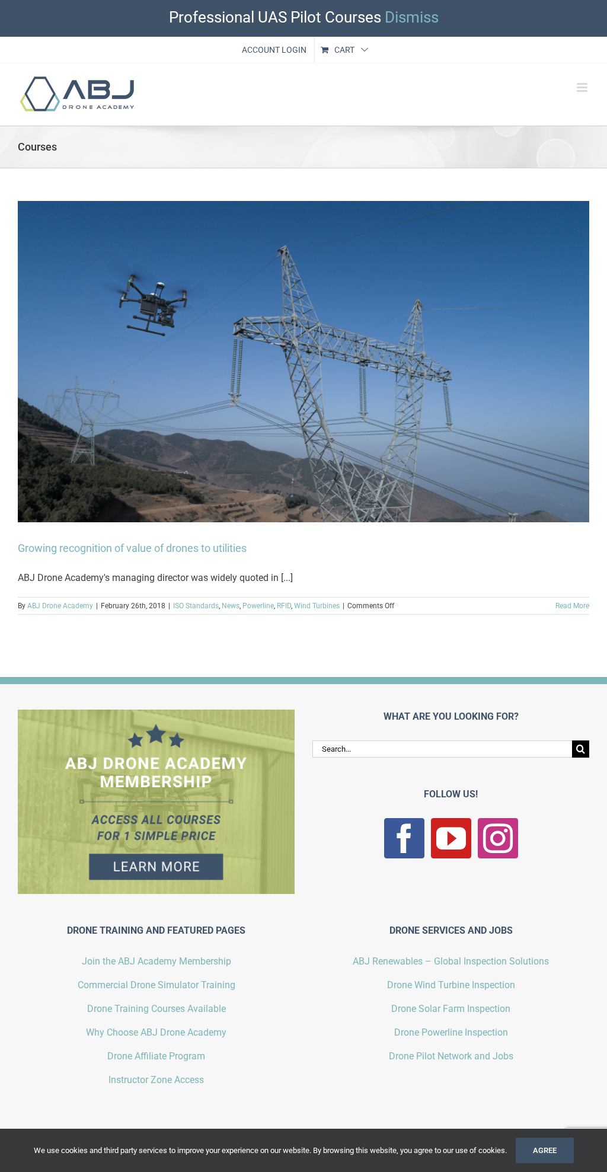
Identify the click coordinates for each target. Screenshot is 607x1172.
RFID (284, 606)
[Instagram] (498, 838)
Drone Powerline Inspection (451, 1032)
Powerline (258, 606)
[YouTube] (451, 838)
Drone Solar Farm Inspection (450, 1008)
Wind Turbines (317, 606)
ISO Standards (196, 606)
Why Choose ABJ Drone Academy (156, 1032)
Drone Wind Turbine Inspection (451, 985)
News (230, 606)
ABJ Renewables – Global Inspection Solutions (451, 961)
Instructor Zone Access (156, 1079)
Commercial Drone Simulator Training (156, 985)
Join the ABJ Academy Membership (156, 961)
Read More (572, 606)
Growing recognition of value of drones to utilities (132, 548)
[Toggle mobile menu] (583, 87)
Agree (545, 1150)
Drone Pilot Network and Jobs (451, 1056)
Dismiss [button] (412, 17)
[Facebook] (404, 838)
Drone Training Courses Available (156, 1008)
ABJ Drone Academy (60, 606)
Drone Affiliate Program (156, 1056)
